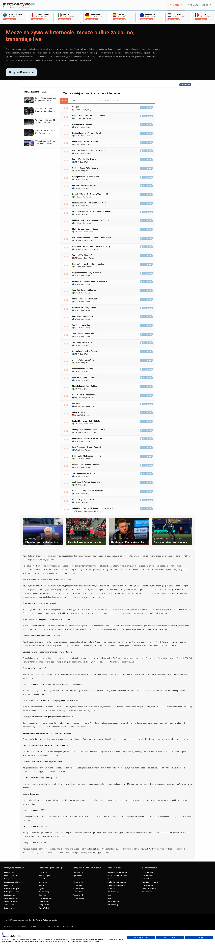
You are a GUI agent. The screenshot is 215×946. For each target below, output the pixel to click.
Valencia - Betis (78, 412)
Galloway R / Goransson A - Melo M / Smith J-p (91, 246)
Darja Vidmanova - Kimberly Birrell (86, 133)
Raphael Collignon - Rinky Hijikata (86, 421)
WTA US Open (79, 275)
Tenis (88, 110)
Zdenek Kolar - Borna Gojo (83, 360)
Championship (44, 892)
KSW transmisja (147, 876)
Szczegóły (69, 926)
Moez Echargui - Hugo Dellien (84, 386)
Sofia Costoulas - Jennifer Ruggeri (86, 447)
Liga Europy (77, 876)
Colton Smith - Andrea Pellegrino (86, 351)
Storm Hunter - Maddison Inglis (85, 299)
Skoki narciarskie (148, 892)
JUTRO (73, 101)
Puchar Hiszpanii (79, 889)
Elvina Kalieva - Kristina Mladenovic (86, 465)
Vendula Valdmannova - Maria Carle (87, 438)
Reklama (39, 920)
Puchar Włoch (78, 895)
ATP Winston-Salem (81, 258)
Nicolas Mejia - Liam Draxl (83, 500)
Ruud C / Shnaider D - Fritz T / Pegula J (88, 264)
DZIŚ (64, 101)
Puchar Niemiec (78, 892)
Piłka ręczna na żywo (12, 892)
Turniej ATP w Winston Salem (84, 255)
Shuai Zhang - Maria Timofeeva (85, 142)
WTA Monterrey (79, 127)
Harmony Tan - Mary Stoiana (84, 308)
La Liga (77, 415)
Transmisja (147, 107)
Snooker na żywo (10, 901)
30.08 (107, 101)
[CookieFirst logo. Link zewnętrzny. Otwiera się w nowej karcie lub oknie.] (3, 933)
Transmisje (176, 5)
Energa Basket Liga (114, 901)
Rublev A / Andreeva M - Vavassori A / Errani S (90, 220)
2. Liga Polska (44, 905)
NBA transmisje (113, 892)
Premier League (44, 876)
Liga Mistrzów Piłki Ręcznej (118, 872)
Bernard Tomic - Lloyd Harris (84, 159)
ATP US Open (79, 162)
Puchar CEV (112, 889)
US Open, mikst (79, 118)
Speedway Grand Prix (149, 889)
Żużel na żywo (9, 908)
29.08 (98, 101)
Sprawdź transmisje (23, 72)
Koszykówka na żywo (12, 882)
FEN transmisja (147, 885)
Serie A (41, 885)
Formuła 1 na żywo (11, 876)
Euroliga (110, 895)
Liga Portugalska (45, 898)
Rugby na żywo (9, 895)
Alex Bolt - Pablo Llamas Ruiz (84, 185)
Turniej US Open (80, 110)
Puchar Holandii (78, 898)
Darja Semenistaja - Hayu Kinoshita (86, 273)
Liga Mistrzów (79, 398)
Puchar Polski (44, 908)
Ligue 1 (41, 889)
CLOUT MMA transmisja (150, 879)
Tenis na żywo (9, 905)
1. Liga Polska (44, 901)
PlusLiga (111, 879)
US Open (75, 107)
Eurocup (110, 898)
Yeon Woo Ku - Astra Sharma (84, 290)
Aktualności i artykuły (199, 5)
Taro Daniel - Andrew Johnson (84, 473)
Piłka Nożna (89, 398)
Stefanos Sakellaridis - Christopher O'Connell (91, 212)
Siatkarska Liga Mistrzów (117, 882)
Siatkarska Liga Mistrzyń (116, 885)
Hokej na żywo (9, 879)
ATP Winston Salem (81, 232)
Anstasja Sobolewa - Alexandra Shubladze (89, 281)
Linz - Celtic (77, 404)
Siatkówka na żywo (11, 898)
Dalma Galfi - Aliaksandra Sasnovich (87, 456)
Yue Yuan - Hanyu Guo (81, 325)
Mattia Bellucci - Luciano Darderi (85, 229)
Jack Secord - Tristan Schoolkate (86, 482)
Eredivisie (42, 895)
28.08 (90, 101)
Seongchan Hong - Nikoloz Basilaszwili (88, 491)
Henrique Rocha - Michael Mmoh (85, 177)
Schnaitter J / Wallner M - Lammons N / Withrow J (92, 508)
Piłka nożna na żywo (11, 889)
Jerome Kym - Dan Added (82, 342)
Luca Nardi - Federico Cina (83, 377)
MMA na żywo (9, 885)
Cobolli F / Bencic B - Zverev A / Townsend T (90, 194)
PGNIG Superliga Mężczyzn (117, 876)
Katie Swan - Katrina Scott (82, 316)
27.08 (82, 101)
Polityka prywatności (50, 920)
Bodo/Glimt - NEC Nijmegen (83, 395)
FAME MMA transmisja (150, 882)
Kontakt (32, 920)
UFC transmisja (147, 872)
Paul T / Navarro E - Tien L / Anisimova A (88, 116)
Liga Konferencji (79, 879)
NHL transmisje (113, 905)
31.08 (115, 101)
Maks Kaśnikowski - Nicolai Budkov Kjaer (89, 203)
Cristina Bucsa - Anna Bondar (84, 124)
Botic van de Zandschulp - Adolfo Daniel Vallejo (91, 238)
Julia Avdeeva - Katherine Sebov (85, 334)
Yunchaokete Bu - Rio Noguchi (84, 369)
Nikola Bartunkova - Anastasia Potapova (88, 150)
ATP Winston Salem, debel (83, 249)
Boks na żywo (9, 872)
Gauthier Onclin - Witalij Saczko (85, 168)
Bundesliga (43, 882)
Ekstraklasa (43, 872)
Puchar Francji (78, 885)
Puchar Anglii (78, 882)
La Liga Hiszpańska (46, 879)
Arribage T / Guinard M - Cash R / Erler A (88, 430)
